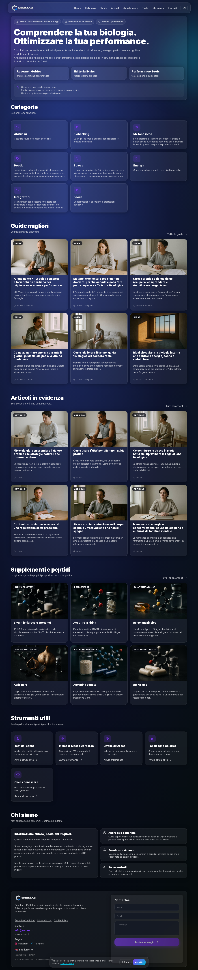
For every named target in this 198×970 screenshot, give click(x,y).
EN (184, 8)
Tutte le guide (175, 234)
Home (77, 8)
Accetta (139, 962)
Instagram (23, 943)
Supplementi (130, 8)
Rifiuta (125, 962)
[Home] (22, 7)
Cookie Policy (61, 920)
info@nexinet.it (24, 930)
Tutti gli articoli (174, 406)
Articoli (115, 8)
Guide (103, 8)
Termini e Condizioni (25, 920)
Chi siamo (158, 8)
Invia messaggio (144, 942)
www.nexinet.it (22, 934)
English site (24, 949)
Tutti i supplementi (172, 578)
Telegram (39, 943)
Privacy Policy (44, 920)
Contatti (172, 8)
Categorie (90, 8)
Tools (145, 8)
